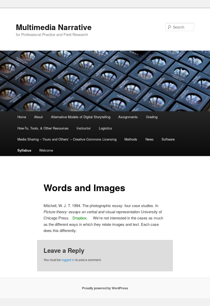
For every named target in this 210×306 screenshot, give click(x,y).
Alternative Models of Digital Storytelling (80, 116)
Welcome (46, 150)
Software (168, 139)
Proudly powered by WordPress (105, 288)
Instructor (84, 128)
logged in (68, 259)
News (149, 139)
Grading (152, 116)
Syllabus (24, 150)
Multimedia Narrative (54, 26)
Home (21, 116)
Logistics (105, 128)
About (38, 116)
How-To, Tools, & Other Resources (43, 128)
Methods (130, 139)
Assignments (128, 116)
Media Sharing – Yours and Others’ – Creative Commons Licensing (67, 139)
